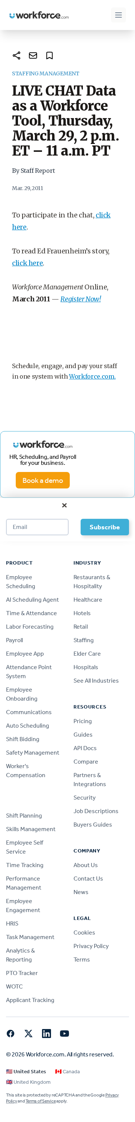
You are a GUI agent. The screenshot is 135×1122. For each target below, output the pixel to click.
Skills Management (31, 829)
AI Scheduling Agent (32, 599)
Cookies (84, 932)
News (81, 892)
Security (85, 797)
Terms (82, 959)
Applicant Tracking (30, 1000)
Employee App (25, 653)
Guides (83, 734)
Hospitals (86, 667)
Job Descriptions (96, 811)
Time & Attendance (31, 613)
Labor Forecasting (30, 626)
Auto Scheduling (27, 725)
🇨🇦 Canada (67, 1071)
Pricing (83, 721)
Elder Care (87, 653)
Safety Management (32, 752)
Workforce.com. (92, 376)
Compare (86, 761)
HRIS (12, 923)
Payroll (14, 640)
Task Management (30, 937)
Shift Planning (24, 815)
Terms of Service (41, 1101)
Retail (81, 626)
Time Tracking (25, 865)
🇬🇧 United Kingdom (28, 1082)
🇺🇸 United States (26, 1071)
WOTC (14, 986)
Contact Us (88, 878)
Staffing (84, 640)
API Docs (85, 748)
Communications (29, 712)
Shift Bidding (22, 739)
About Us (86, 865)
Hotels (82, 613)
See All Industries (96, 680)
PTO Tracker (22, 973)
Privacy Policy (91, 946)
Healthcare (88, 599)
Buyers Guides (93, 824)
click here (27, 263)
